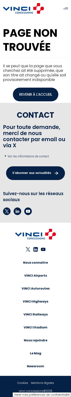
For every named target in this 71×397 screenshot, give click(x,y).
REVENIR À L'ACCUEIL (35, 94)
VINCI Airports (35, 275)
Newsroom (35, 366)
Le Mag (35, 353)
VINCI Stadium (35, 327)
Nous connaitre (35, 262)
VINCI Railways (35, 314)
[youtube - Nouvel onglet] (28, 211)
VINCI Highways (35, 301)
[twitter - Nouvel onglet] (7, 211)
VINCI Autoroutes (36, 288)
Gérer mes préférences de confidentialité (42, 395)
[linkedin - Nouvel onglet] (17, 211)
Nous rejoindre (35, 340)
